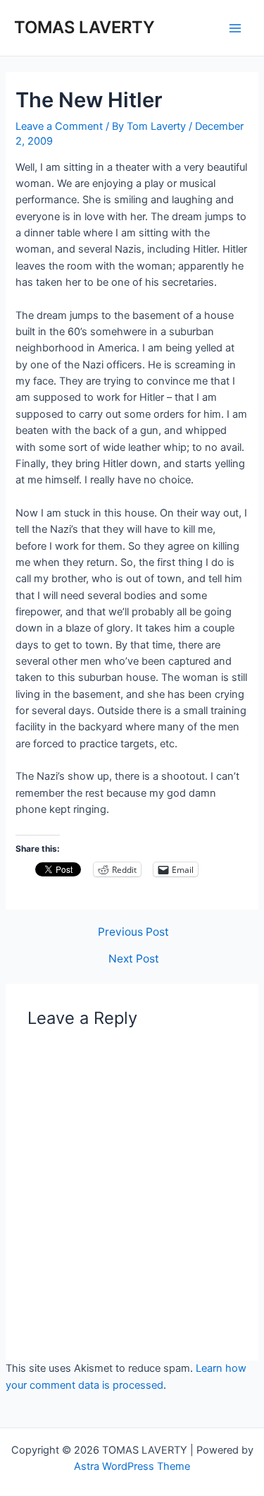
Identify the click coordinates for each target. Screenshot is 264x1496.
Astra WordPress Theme (132, 1466)
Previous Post (133, 932)
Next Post (133, 959)
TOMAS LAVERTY (84, 27)
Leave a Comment (59, 126)
